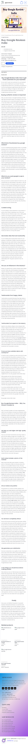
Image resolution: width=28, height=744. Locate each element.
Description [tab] (4, 72)
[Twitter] (6, 688)
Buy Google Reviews (6, 720)
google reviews (21, 337)
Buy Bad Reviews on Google (8, 730)
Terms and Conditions (7, 710)
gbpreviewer (8, 2)
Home (2, 35)
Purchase (10, 63)
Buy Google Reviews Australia (8, 726)
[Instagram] (12, 688)
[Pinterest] (9, 688)
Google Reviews (8, 35)
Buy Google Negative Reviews (8, 731)
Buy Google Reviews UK (7, 725)
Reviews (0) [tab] (4, 74)
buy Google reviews (12, 500)
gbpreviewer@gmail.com (10, 60)
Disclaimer (4, 707)
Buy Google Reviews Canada (8, 728)
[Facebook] (3, 688)
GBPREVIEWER (14, 738)
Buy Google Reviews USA (7, 723)
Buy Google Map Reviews (7, 721)
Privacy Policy (5, 709)
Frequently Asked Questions (8, 712)
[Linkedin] (15, 688)
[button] (24, 9)
